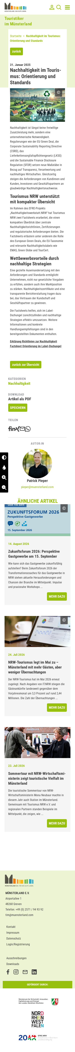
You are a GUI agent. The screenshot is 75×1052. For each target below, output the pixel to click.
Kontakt (10, 927)
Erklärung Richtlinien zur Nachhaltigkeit (33, 341)
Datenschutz (13, 938)
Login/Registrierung (18, 944)
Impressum (12, 932)
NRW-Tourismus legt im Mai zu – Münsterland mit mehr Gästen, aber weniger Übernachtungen (35, 667)
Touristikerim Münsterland (18, 21)
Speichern (17, 408)
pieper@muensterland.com (37, 487)
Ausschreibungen (16, 958)
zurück (16, 51)
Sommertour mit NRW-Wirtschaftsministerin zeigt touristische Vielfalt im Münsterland (37, 778)
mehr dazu (57, 596)
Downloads (12, 964)
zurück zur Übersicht (25, 365)
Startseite (15, 36)
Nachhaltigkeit (19, 383)
